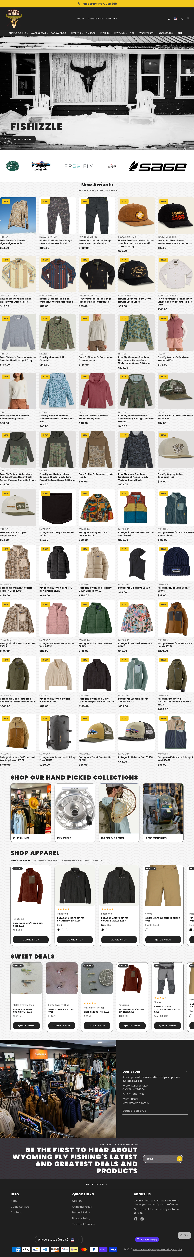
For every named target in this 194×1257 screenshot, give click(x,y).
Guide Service (95, 18)
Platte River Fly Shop (145, 1249)
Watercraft (146, 33)
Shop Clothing (17, 33)
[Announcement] (97, 3)
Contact (111, 18)
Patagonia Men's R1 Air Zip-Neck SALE (31, 905)
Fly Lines (105, 33)
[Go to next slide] (182, 905)
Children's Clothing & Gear (82, 860)
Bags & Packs (58, 33)
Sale (180, 33)
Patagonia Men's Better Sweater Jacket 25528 (119, 905)
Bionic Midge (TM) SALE (97, 997)
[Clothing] (31, 812)
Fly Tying (119, 33)
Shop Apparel (23, 139)
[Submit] (179, 1159)
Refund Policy (81, 1212)
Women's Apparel (46, 860)
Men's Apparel (21, 860)
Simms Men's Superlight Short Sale (163, 905)
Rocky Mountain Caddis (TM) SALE (26, 997)
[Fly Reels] (75, 812)
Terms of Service (83, 1224)
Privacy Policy (81, 1218)
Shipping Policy (82, 1207)
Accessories (166, 33)
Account (181, 18)
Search (77, 1201)
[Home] (14, 18)
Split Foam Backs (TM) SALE (62, 997)
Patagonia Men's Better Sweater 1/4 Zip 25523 (75, 905)
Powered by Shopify (170, 1249)
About (80, 18)
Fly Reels (76, 33)
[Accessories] (163, 812)
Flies (132, 33)
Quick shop (31, 939)
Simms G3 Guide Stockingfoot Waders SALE (167, 997)
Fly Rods (90, 33)
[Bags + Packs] (119, 812)
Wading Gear (38, 33)
